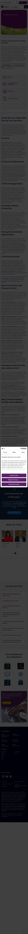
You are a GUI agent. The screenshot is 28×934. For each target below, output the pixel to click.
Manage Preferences (13, 479)
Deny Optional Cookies (14, 484)
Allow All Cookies (14, 475)
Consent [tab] (5, 452)
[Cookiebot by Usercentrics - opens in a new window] (20, 448)
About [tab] (22, 452)
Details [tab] (14, 452)
